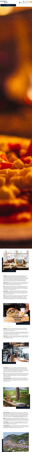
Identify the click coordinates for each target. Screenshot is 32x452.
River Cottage (5, 421)
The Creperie (5, 335)
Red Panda (5, 328)
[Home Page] (4, 2)
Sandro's (4, 295)
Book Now (8, 5)
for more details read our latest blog (17, 416)
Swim (4, 373)
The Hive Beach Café (6, 425)
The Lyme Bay (5, 367)
